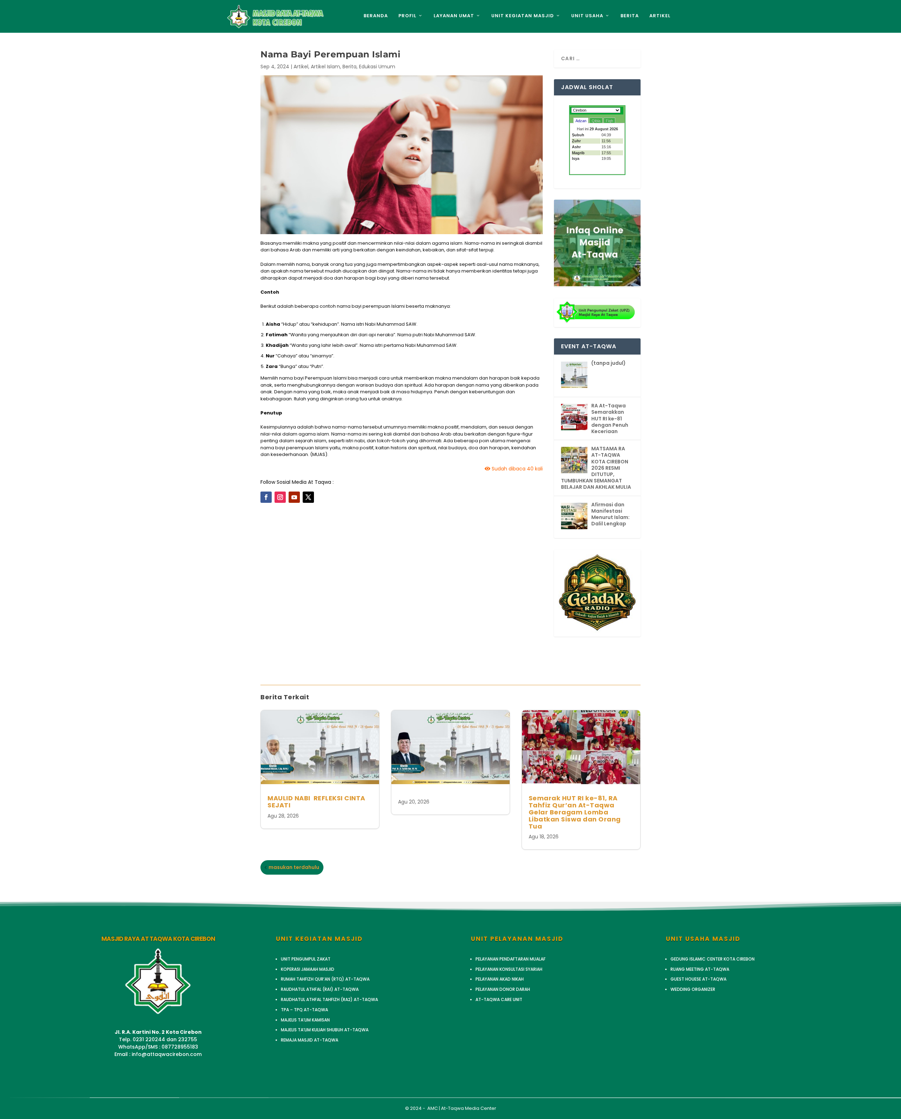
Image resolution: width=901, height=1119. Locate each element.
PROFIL (407, 16)
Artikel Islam (325, 66)
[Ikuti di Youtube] (294, 497)
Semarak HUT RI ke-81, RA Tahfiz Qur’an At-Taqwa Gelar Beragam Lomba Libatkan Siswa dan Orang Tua (575, 812)
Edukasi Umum (377, 66)
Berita (349, 66)
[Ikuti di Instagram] (280, 497)
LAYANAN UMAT (454, 16)
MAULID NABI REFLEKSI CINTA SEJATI (316, 801)
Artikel (301, 66)
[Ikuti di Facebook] (266, 497)
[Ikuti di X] (308, 497)
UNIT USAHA (587, 16)
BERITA (629, 16)
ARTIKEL (659, 16)
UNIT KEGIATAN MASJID (522, 16)
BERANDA (376, 16)
